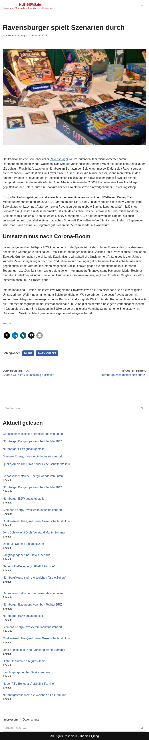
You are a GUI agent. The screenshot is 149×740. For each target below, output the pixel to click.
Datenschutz (31, 719)
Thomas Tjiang (16, 35)
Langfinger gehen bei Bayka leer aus (26, 555)
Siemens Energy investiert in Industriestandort (32, 456)
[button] (7, 335)
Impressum (10, 719)
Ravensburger (59, 159)
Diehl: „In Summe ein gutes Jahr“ (24, 543)
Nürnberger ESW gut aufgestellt (23, 449)
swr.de (7, 323)
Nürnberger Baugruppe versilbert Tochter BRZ (32, 441)
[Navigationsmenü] (142, 6)
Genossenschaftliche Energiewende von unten (33, 433)
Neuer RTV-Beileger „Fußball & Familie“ (29, 566)
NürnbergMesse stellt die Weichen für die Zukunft (34, 577)
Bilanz (28, 353)
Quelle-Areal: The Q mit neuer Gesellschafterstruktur (36, 464)
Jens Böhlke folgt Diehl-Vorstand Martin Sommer (34, 532)
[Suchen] (142, 408)
